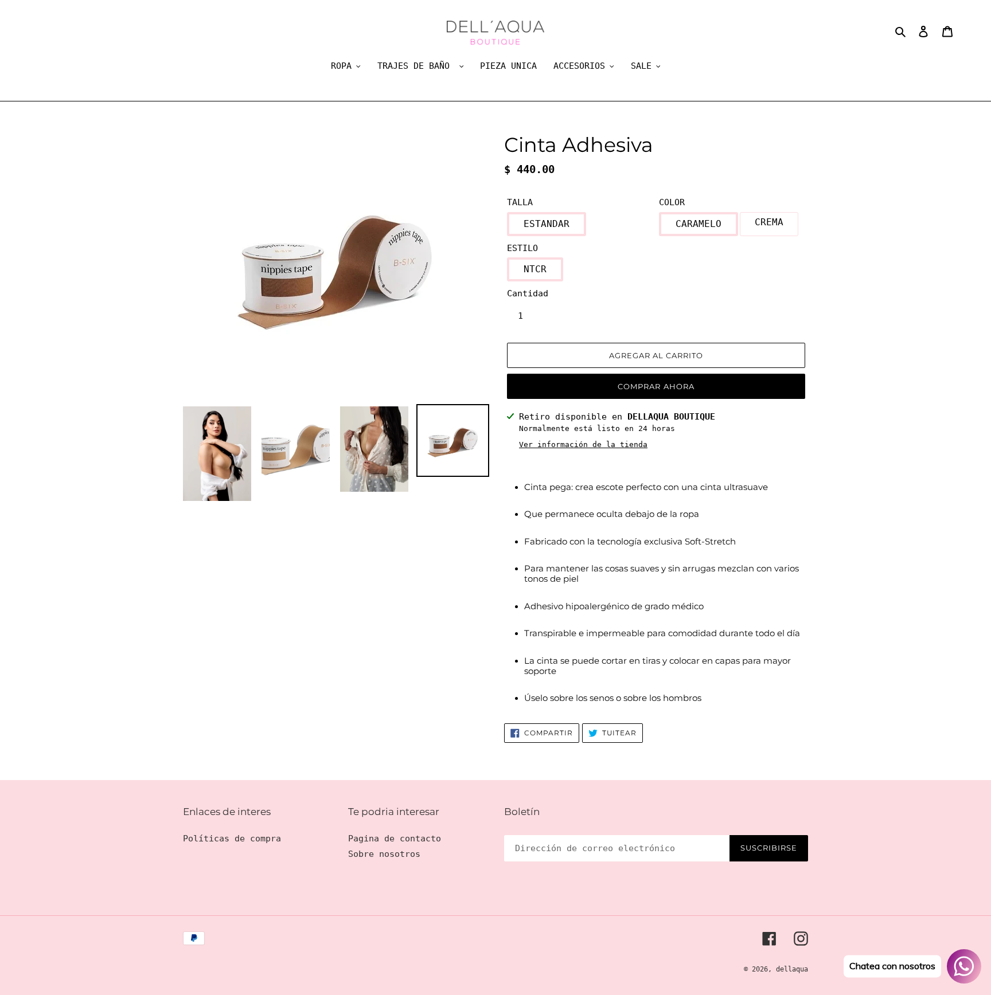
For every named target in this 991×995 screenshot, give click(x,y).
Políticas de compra (232, 838)
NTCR (535, 269)
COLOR (672, 202)
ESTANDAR (546, 223)
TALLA (520, 202)
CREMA (769, 222)
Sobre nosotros (384, 854)
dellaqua (792, 969)
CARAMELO (698, 223)
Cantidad (527, 293)
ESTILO (522, 248)
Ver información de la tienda (583, 444)
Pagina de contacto (394, 838)
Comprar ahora (656, 386)
